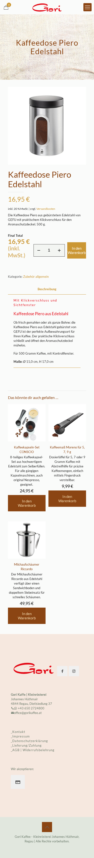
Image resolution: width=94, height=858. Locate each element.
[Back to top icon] (47, 827)
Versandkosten (45, 208)
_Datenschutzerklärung (29, 741)
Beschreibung (47, 289)
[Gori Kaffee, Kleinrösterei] (47, 7)
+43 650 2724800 (30, 708)
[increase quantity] (59, 250)
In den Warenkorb (77, 250)
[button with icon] (62, 671)
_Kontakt (18, 732)
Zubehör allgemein (36, 276)
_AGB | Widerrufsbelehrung (32, 750)
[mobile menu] (87, 7)
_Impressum (20, 736)
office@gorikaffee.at (28, 713)
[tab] (47, 289)
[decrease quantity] (39, 250)
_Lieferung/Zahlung (26, 745)
